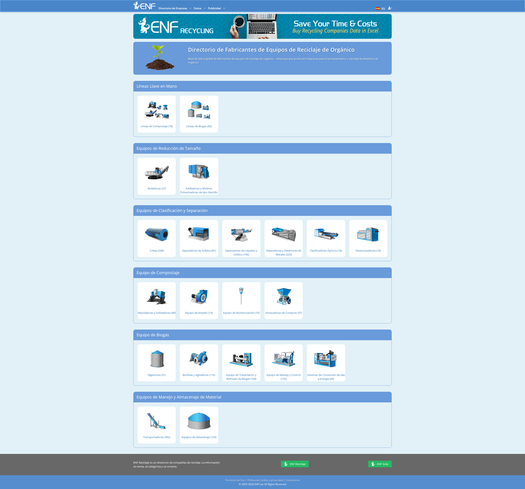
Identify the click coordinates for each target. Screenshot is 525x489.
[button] (380, 8)
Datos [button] (198, 8)
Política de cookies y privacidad (265, 480)
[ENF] (144, 5)
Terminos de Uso (235, 480)
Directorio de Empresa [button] (173, 8)
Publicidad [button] (214, 8)
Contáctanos (292, 480)
